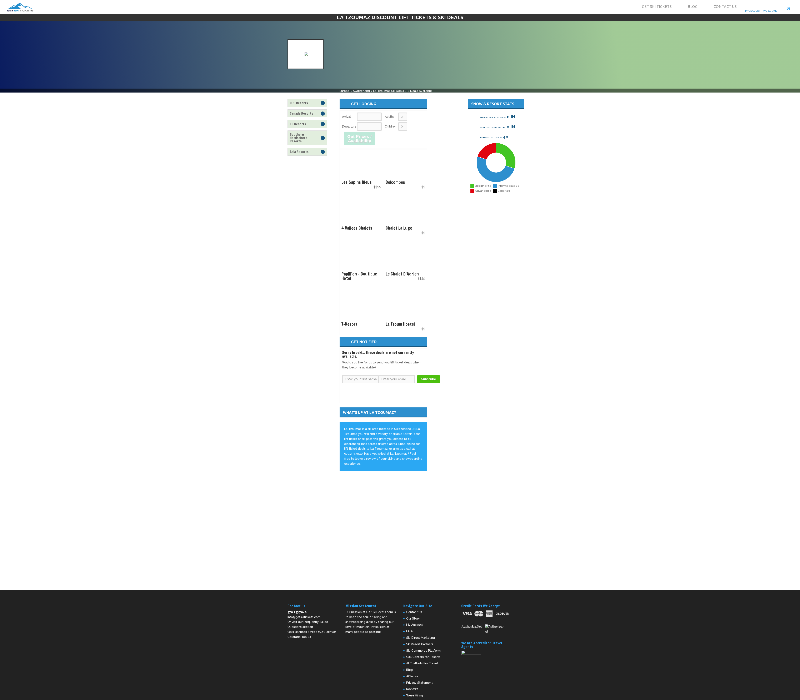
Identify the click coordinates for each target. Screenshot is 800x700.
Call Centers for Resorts (423, 657)
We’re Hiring (414, 695)
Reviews (412, 689)
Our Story (413, 618)
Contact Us (725, 6)
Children (390, 126)
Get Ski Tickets (657, 6)
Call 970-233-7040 (774, 6)
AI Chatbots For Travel (422, 663)
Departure (349, 126)
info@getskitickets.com (304, 617)
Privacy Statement (419, 682)
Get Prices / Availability (359, 138)
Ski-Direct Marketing (420, 637)
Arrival (346, 116)
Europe (345, 91)
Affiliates (412, 676)
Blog (693, 6)
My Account (756, 6)
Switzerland (361, 91)
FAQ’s (410, 631)
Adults (389, 116)
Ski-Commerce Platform (423, 650)
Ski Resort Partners (419, 644)
